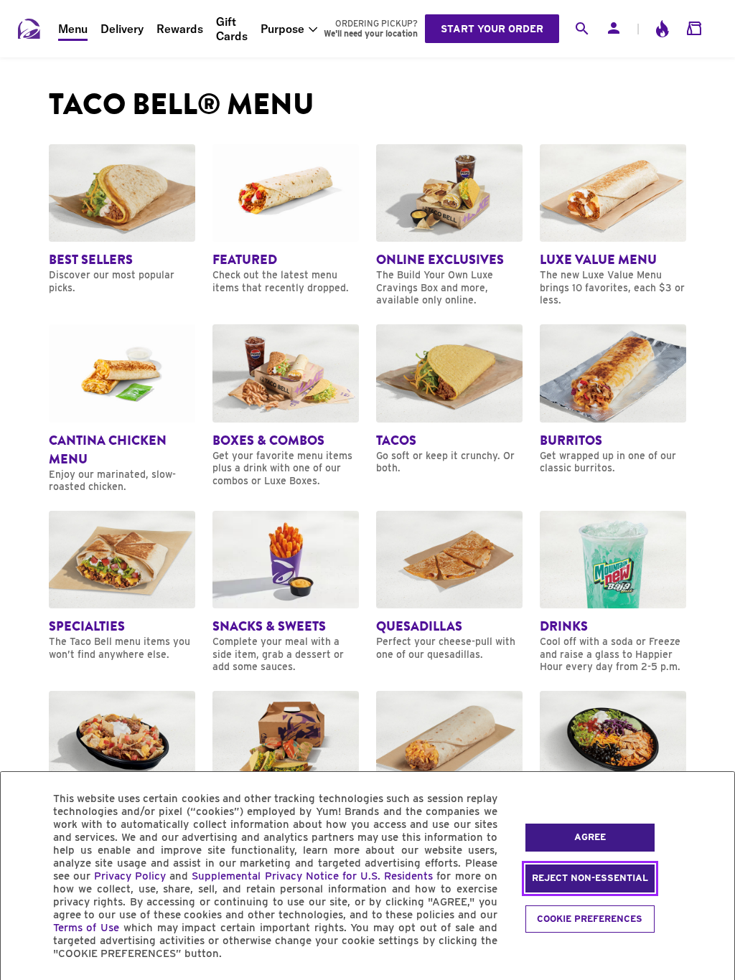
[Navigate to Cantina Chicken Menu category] (122, 409)
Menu (73, 29)
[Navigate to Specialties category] (122, 586)
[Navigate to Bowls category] (613, 766)
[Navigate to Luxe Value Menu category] (613, 225)
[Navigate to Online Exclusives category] (449, 225)
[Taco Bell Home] (29, 29)
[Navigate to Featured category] (285, 219)
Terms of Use (86, 927)
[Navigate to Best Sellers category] (122, 219)
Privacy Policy (130, 876)
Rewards (179, 29)
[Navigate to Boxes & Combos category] (285, 405)
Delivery (122, 29)
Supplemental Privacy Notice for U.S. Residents (312, 876)
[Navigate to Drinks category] (613, 592)
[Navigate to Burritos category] (613, 399)
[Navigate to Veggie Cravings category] (449, 766)
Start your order (492, 28)
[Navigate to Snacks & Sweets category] (285, 592)
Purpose (282, 29)
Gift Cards (232, 28)
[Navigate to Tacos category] (449, 399)
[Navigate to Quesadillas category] (449, 586)
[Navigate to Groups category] (285, 766)
